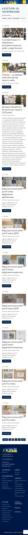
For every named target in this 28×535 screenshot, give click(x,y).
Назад (5, 439)
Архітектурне (5, 482)
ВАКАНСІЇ (17, 508)
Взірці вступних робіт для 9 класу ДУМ (12, 232)
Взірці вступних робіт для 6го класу (12, 418)
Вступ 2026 (4, 472)
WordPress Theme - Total (10, 532)
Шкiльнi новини (21, 51)
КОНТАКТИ (18, 512)
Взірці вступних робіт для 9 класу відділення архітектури (12, 192)
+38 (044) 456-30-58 (7, 456)
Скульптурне (5, 484)
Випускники (4, 508)
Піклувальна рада (6, 515)
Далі (23, 439)
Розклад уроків (18, 486)
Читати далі (6, 55)
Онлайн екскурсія (6, 519)
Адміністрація (5, 521)
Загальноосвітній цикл (20, 490)
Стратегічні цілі (5, 504)
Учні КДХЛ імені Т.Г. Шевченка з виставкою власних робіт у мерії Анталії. (12, 44)
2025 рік (5, 51)
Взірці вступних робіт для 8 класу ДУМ (12, 307)
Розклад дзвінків (19, 488)
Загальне (4, 478)
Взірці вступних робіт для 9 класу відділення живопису (12, 269)
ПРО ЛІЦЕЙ (5, 502)
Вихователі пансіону (19, 496)
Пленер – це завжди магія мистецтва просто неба (12, 77)
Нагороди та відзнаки (7, 510)
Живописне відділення (7, 480)
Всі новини (14, 51)
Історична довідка (6, 506)
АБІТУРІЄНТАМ (6, 470)
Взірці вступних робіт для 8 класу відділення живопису (12, 345)
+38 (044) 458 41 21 (7, 454)
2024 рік (5, 200)
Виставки (9, 51)
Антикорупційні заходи (7, 517)
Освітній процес (18, 484)
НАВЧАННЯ (18, 478)
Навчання (9, 200)
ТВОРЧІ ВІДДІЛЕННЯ (7, 476)
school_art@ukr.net (7, 459)
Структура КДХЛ (6, 512)
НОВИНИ (17, 470)
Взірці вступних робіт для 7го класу (12, 382)
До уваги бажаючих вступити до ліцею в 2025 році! (12, 110)
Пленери (9, 83)
